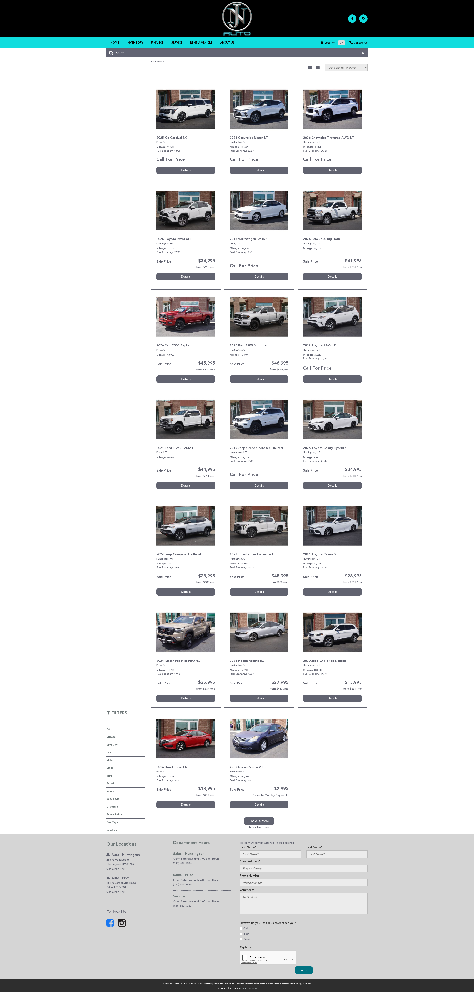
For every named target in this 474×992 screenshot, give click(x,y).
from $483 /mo (278, 688)
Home (114, 42)
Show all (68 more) (259, 827)
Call (245, 928)
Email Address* (250, 861)
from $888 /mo (278, 582)
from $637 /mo (205, 688)
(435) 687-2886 (182, 863)
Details (186, 170)
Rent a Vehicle (201, 42)
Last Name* (314, 847)
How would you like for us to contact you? (268, 923)
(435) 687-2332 (182, 905)
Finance (157, 42)
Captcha (245, 947)
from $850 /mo (278, 369)
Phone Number (249, 875)
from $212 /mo (205, 795)
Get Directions (115, 868)
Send (303, 970)
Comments (247, 890)
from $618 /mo (205, 267)
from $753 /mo (352, 267)
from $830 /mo (205, 369)
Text (246, 933)
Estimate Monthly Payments (270, 795)
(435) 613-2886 (182, 884)
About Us (227, 42)
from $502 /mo (352, 582)
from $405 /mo (205, 582)
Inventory (135, 42)
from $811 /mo (205, 476)
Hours (215, 858)
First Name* (248, 847)
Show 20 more (259, 821)
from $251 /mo (352, 688)
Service (176, 42)
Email (246, 939)
